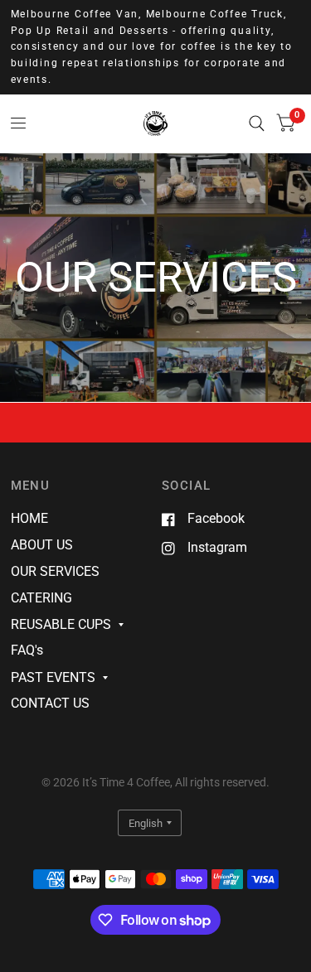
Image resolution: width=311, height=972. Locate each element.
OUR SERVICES (55, 571)
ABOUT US (42, 545)
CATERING (41, 598)
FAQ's (27, 650)
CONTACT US (50, 703)
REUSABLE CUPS (61, 624)
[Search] (256, 123)
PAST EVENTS (53, 677)
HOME (29, 518)
